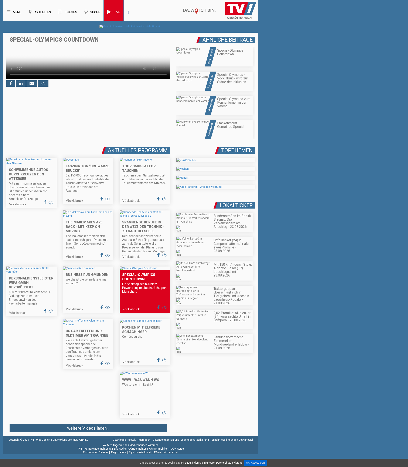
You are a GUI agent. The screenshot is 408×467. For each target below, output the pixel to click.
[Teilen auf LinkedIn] (21, 83)
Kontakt (132, 439)
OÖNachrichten (137, 448)
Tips (131, 452)
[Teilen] (31, 83)
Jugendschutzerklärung (195, 439)
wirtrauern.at (170, 452)
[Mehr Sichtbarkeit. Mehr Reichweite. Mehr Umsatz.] (130, 26)
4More (157, 452)
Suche (95, 12)
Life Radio (120, 448)
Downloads (119, 439)
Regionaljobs (118, 452)
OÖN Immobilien (158, 448)
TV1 (80, 448)
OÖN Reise (177, 448)
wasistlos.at (143, 452)
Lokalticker (236, 205)
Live (117, 12)
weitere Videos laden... (88, 428)
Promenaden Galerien (96, 452)
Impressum (144, 439)
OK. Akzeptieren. (255, 462)
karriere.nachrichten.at (98, 448)
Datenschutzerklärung (166, 439)
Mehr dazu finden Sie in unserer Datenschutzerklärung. (210, 462)
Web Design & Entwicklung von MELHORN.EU (62, 439)
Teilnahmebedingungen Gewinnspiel (231, 439)
